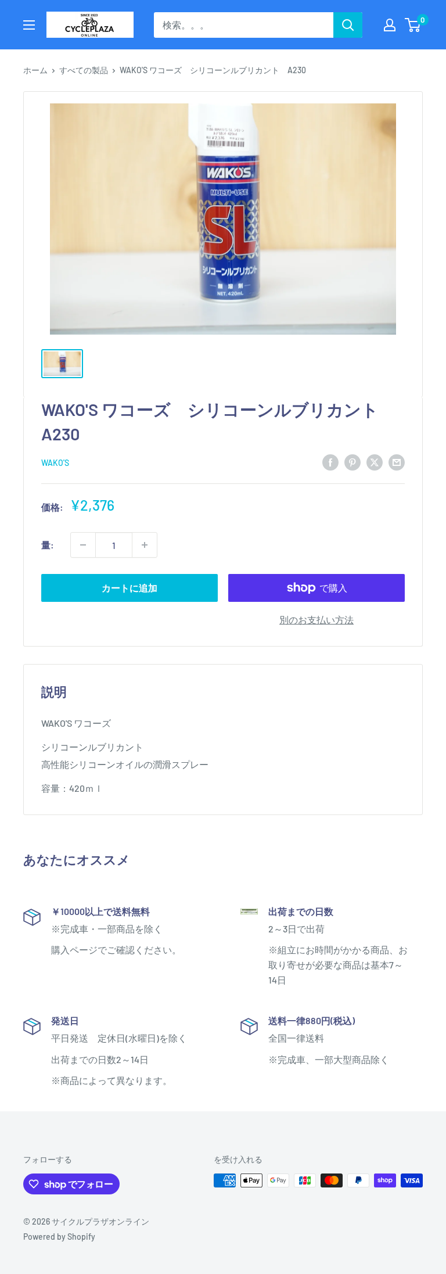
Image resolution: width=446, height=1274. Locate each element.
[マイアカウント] (389, 25)
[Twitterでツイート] (374, 462)
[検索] (347, 25)
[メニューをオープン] (29, 25)
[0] (413, 25)
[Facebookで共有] (330, 462)
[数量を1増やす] (144, 545)
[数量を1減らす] (83, 545)
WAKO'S (55, 463)
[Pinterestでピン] (352, 462)
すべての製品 (83, 70)
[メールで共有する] (397, 462)
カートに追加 (129, 587)
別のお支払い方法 (316, 619)
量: (47, 544)
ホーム (35, 70)
